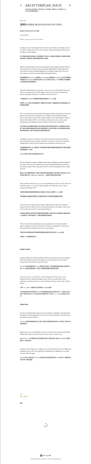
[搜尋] (70, 5)
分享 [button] (21, 394)
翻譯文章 (25, 396)
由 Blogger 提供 (47, 455)
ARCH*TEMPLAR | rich (43, 5)
